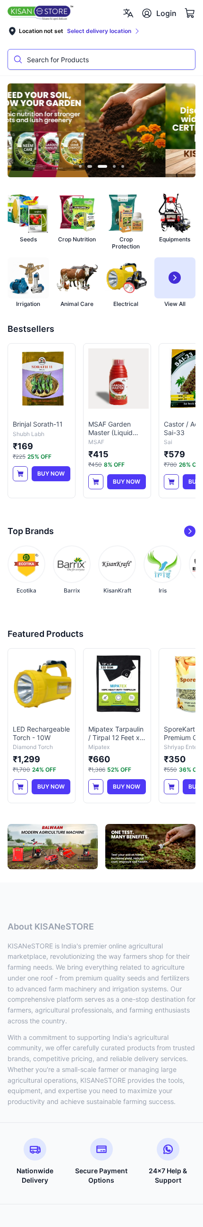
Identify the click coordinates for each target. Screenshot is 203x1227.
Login (166, 13)
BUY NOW (51, 473)
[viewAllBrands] (189, 531)
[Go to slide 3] (101, 166)
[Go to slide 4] (114, 166)
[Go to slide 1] (80, 166)
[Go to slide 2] (88, 166)
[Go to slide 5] (122, 166)
